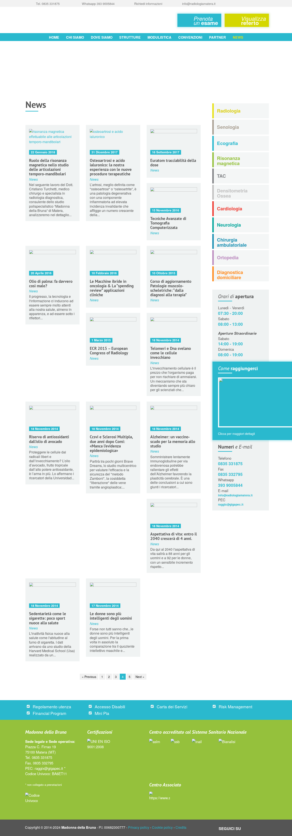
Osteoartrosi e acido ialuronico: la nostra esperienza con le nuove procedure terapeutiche (111, 167)
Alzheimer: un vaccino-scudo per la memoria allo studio (172, 441)
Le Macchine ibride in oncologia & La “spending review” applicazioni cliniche (112, 288)
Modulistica (159, 37)
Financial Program (49, 713)
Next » (140, 677)
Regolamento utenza (52, 706)
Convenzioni (190, 37)
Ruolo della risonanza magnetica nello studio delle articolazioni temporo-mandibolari (49, 167)
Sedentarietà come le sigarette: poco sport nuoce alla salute (47, 618)
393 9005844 (230, 485)
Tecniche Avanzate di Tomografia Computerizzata (168, 223)
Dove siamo (101, 37)
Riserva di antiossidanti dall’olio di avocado (49, 438)
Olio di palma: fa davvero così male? (50, 283)
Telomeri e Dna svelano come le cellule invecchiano (170, 352)
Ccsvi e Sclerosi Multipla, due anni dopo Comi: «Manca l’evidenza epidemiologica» (111, 443)
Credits (180, 827)
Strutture (130, 37)
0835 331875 (230, 463)
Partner (217, 37)
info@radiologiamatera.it (235, 495)
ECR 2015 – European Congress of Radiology (109, 350)
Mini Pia (102, 713)
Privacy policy (138, 827)
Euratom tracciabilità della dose (173, 162)
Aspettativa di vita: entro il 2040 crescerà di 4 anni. (173, 536)
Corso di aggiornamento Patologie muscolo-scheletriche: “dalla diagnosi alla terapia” (170, 288)
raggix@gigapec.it (230, 504)
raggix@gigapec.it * (50, 768)
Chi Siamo (75, 37)
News (238, 37)
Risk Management (235, 706)
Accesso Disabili (110, 706)
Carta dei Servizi (172, 706)
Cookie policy (162, 827)
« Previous (89, 677)
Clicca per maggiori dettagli (236, 433)
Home (54, 37)
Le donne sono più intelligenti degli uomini (111, 615)
